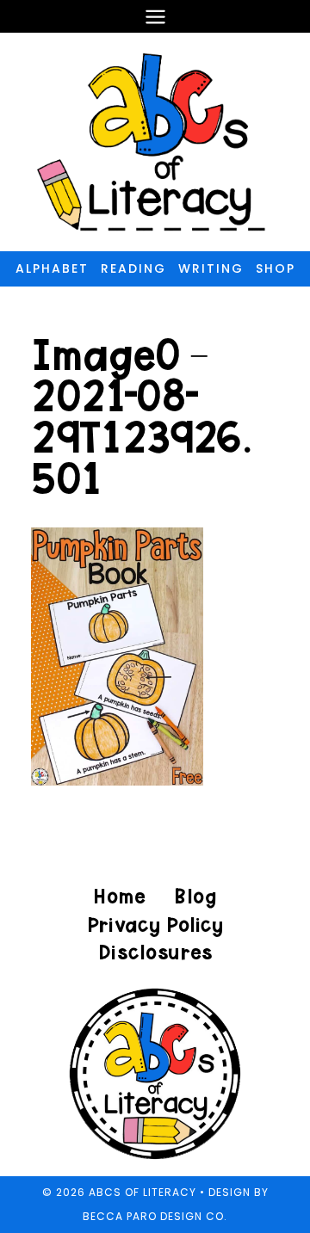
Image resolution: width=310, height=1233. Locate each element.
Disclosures (155, 952)
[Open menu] (155, 16)
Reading (133, 268)
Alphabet (52, 268)
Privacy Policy (155, 924)
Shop (275, 268)
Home (120, 896)
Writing (211, 268)
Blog (195, 896)
